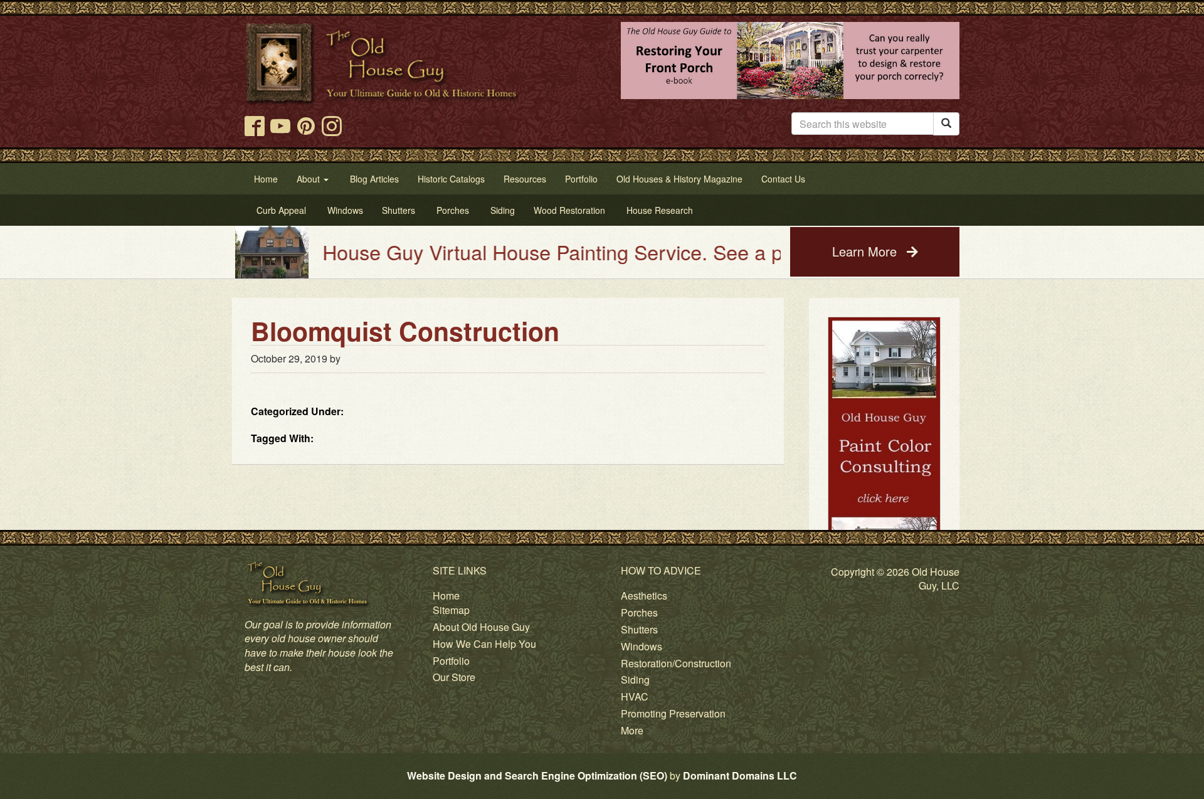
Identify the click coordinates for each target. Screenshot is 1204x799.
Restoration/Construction (676, 663)
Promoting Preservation (673, 713)
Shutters (639, 629)
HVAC (634, 696)
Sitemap (451, 610)
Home (446, 595)
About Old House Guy (481, 627)
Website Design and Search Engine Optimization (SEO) (537, 775)
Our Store (454, 677)
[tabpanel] (884, 459)
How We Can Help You (484, 644)
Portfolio (451, 660)
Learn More (866, 251)
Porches (639, 612)
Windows (641, 646)
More (632, 730)
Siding (635, 679)
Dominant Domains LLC (740, 775)
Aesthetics (644, 595)
